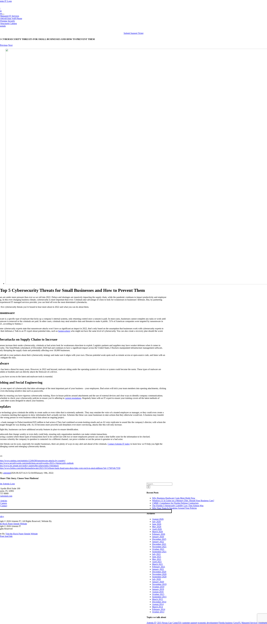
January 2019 (158, 589)
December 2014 (159, 602)
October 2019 (158, 587)
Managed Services (249, 622)
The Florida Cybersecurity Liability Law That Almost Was (177, 505)
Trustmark (262, 622)
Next (10, 45)
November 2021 (159, 546)
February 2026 (158, 534)
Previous (4, 45)
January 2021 (158, 569)
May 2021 (156, 559)
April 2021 (157, 562)
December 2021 (159, 544)
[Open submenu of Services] (3, 14)
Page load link (6, 536)
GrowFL (237, 622)
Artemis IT (151, 622)
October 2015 (158, 594)
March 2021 (157, 564)
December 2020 (159, 572)
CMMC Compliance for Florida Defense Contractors (175, 503)
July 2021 (156, 554)
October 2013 (158, 612)
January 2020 (158, 582)
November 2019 (159, 584)
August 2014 (158, 604)
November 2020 (159, 574)
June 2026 (156, 524)
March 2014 (157, 607)
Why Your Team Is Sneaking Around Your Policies (174, 508)
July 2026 (156, 521)
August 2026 (158, 519)
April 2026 (157, 529)
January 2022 (158, 541)
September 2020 (159, 577)
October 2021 (158, 549)
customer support (189, 622)
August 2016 (158, 592)
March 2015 (157, 599)
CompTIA (176, 622)
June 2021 (156, 557)
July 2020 (156, 579)
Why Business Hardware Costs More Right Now (173, 498)
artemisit (7, 473)
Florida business (225, 622)
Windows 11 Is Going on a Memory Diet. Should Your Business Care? (183, 500)
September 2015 (159, 597)
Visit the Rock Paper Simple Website (21, 534)
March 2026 (157, 531)
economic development (208, 622)
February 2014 (158, 609)
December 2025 (159, 539)
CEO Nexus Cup (164, 622)
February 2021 (158, 567)
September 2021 (159, 551)
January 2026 (158, 536)
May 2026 (156, 526)
